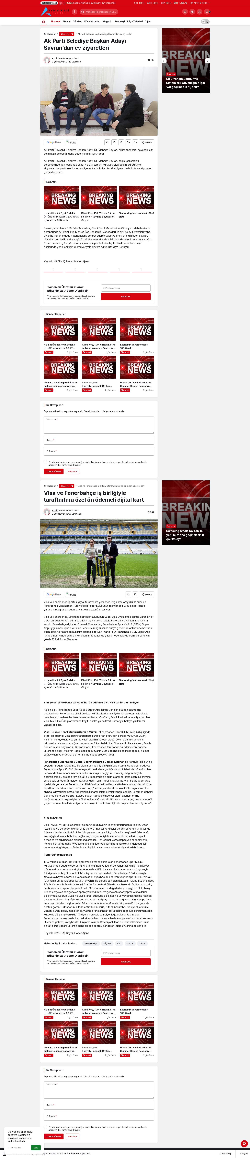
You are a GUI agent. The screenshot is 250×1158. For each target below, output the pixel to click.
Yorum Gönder (53, 471)
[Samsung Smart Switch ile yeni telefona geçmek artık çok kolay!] (186, 512)
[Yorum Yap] (121, 142)
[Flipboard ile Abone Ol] (71, 142)
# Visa (142, 943)
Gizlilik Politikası (14, 1148)
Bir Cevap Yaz (54, 405)
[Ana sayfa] (43, 21)
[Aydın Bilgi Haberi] (54, 11)
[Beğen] (107, 142)
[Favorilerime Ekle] (114, 142)
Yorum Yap (226, 1153)
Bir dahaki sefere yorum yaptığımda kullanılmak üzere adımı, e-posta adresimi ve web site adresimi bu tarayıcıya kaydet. (97, 463)
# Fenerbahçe (90, 943)
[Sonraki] (64, 3)
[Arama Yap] (185, 12)
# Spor (130, 943)
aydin (55, 58)
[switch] (205, 21)
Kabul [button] (36, 1148)
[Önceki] (60, 3)
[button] (192, 12)
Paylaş (244, 1153)
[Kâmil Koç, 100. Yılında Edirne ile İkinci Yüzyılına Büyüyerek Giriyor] (99, 204)
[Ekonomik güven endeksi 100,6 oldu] (136, 204)
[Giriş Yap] (199, 12)
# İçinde (107, 943)
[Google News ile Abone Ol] (54, 142)
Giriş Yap (72, 471)
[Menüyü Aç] (74, 12)
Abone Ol (126, 296)
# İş (118, 943)
